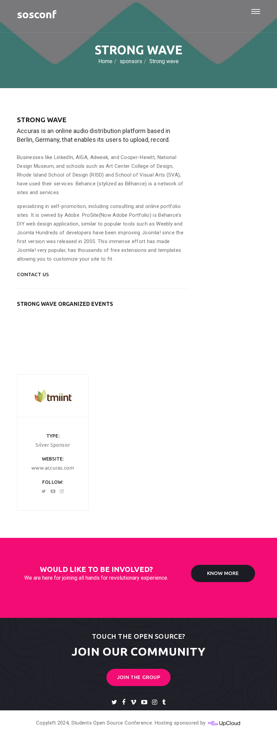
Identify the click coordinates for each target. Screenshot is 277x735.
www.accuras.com (52, 468)
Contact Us (33, 274)
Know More (223, 573)
